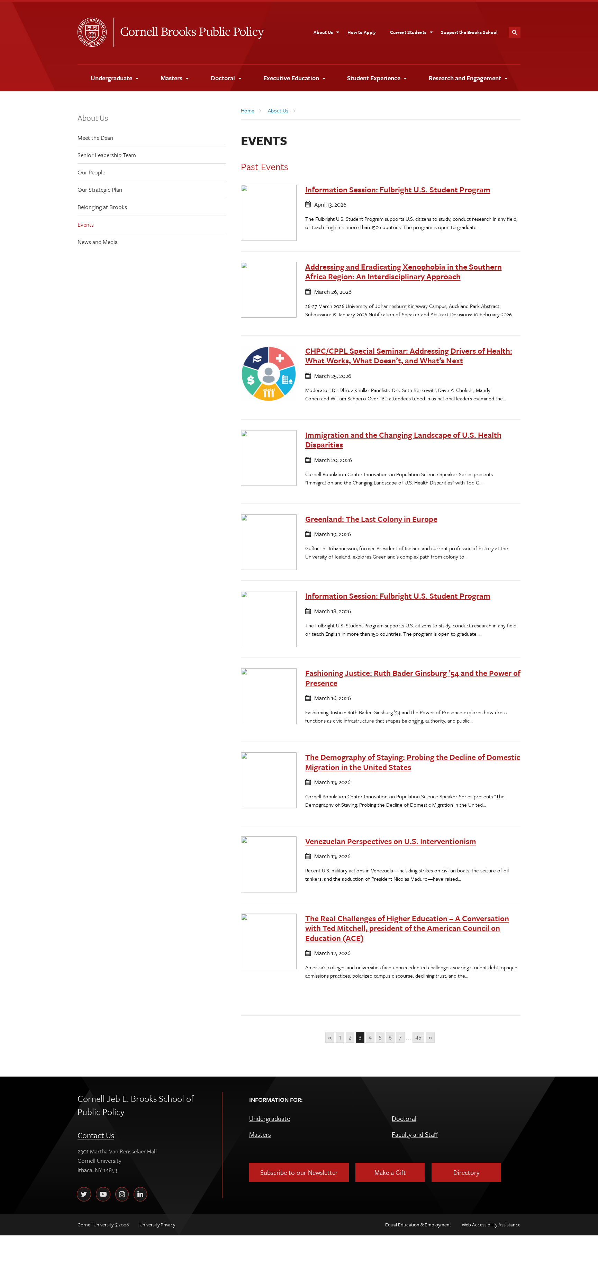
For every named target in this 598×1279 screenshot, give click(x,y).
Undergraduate (269, 1118)
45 (418, 1037)
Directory (466, 1172)
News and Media (98, 241)
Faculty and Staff (415, 1134)
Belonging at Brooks (102, 206)
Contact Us (96, 1135)
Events (86, 224)
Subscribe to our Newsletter (299, 1172)
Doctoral (404, 1118)
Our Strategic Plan (100, 189)
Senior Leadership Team (107, 155)
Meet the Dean (95, 137)
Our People (91, 172)
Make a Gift (390, 1172)
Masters (260, 1134)
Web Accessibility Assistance (491, 1224)
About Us (93, 118)
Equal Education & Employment (418, 1224)
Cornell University (96, 32)
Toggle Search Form (514, 32)
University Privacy (157, 1224)
